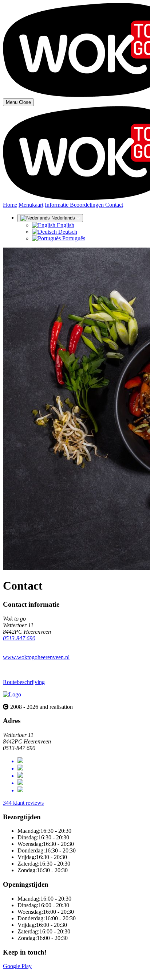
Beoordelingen (87, 205)
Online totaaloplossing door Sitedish (44, 973)
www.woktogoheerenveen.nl (36, 657)
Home (10, 205)
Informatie (57, 205)
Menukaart (31, 205)
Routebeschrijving (24, 682)
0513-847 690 (19, 638)
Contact (114, 205)
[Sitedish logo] (12, 694)
